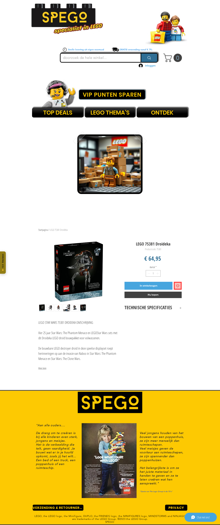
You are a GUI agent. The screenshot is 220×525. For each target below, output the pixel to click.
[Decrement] (148, 273)
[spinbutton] (153, 273)
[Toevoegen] (178, 286)
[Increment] (158, 273)
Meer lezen (42, 368)
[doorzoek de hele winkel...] (149, 58)
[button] (173, 58)
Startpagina (43, 230)
